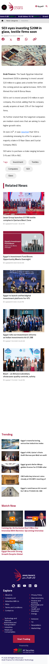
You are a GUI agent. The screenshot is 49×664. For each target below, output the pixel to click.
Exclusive (34, 619)
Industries (9, 627)
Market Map (36, 628)
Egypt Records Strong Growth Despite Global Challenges (12, 552)
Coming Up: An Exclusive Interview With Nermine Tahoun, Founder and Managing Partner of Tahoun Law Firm (13, 529)
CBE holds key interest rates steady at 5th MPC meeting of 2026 (33, 477)
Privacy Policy (36, 595)
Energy (34, 614)
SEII (28, 169)
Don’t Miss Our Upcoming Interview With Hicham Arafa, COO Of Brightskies (36, 529)
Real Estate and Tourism (37, 606)
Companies (13, 169)
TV (32, 622)
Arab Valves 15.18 (19, 16)
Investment (18, 162)
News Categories (12, 20)
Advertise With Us (12, 601)
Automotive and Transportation (10, 623)
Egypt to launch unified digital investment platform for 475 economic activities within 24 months (17, 297)
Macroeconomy (37, 598)
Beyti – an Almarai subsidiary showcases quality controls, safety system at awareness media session (20, 375)
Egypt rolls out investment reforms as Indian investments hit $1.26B (19, 336)
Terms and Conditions (13, 607)
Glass (10, 175)
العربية (40, 6)
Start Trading (23, 639)
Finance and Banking (36, 602)
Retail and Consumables (10, 631)
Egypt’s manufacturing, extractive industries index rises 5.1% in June (32, 442)
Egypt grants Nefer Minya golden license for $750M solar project (34, 465)
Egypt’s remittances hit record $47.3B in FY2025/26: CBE (33, 489)
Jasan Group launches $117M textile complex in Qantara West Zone (19, 218)
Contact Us (9, 610)
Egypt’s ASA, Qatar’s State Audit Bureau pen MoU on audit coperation (34, 453)
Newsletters (36, 625)
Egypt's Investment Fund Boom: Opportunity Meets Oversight (18, 257)
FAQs (7, 604)
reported (25, 132)
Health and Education (35, 610)
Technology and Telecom (11, 619)
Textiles (35, 162)
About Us (8, 595)
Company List (10, 598)
